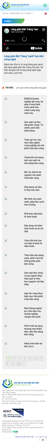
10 (18, 364)
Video (7, 21)
